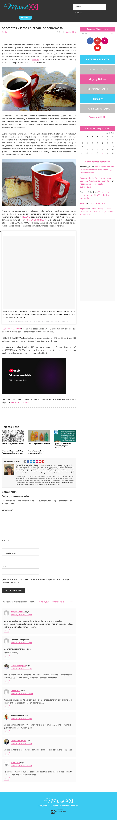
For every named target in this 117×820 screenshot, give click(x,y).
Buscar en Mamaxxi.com (97, 29)
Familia (4, 32)
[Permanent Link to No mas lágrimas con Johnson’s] (39, 436)
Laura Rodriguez (18, 665)
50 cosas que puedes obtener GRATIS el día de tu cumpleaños (95, 195)
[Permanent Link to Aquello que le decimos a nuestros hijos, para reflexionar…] (65, 436)
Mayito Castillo (18, 611)
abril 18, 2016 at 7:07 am (21, 765)
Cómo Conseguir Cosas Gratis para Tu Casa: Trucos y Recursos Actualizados (96, 211)
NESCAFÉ (26, 217)
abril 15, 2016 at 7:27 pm (21, 668)
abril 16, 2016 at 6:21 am (21, 743)
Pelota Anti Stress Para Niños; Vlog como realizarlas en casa (12, 452)
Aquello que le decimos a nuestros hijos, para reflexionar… (62, 446)
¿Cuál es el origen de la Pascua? (13, 444)
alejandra (84, 208)
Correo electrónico (10, 553)
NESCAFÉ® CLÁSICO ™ (37, 220)
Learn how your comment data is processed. (55, 602)
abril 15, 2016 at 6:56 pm (21, 642)
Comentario (7, 510)
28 (103, 153)
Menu (25, 18)
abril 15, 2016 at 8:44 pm (21, 718)
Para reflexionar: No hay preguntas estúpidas (36, 452)
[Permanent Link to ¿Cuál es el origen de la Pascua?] (13, 436)
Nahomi (83, 203)
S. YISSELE (15, 762)
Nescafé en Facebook (20, 402)
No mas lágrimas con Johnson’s (39, 444)
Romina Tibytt (71, 32)
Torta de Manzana (97, 203)
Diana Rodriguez (18, 740)
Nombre (6, 540)
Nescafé (35, 59)
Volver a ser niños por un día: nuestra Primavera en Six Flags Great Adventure (97, 169)
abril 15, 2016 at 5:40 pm (21, 614)
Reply (7, 631)
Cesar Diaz (15, 690)
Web (4, 566)
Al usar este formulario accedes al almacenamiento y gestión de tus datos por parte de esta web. (36, 581)
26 (92, 153)
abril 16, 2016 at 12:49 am (22, 693)
